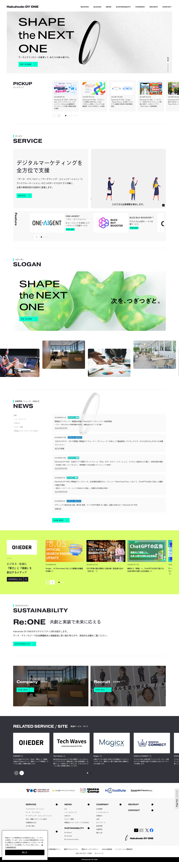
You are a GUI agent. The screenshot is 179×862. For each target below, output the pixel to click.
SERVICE (85, 7)
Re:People (68, 836)
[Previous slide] (54, 115)
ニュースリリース (20, 419)
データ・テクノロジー (33, 812)
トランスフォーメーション (35, 809)
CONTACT (166, 7)
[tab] (65, 115)
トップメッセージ (102, 812)
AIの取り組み (30, 826)
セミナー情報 (18, 427)
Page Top (177, 803)
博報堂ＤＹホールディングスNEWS (76, 822)
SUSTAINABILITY (123, 7)
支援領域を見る (31, 822)
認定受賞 (99, 826)
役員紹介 (99, 815)
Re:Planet (68, 832)
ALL (15, 415)
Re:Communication (71, 839)
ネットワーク (101, 822)
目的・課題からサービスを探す (36, 819)
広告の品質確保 (107, 849)
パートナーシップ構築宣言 (124, 849)
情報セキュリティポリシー (90, 849)
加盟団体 (99, 829)
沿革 (97, 819)
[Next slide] (59, 115)
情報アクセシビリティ (71, 849)
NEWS (108, 7)
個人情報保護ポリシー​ (53, 849)
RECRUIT (154, 7)
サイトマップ (99, 853)
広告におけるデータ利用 (84, 853)
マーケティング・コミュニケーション (39, 815)
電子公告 (99, 832)
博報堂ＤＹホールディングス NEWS (26, 431)
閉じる (24, 852)
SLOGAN (97, 7)
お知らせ (17, 423)
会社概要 (99, 809)
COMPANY (140, 7)
